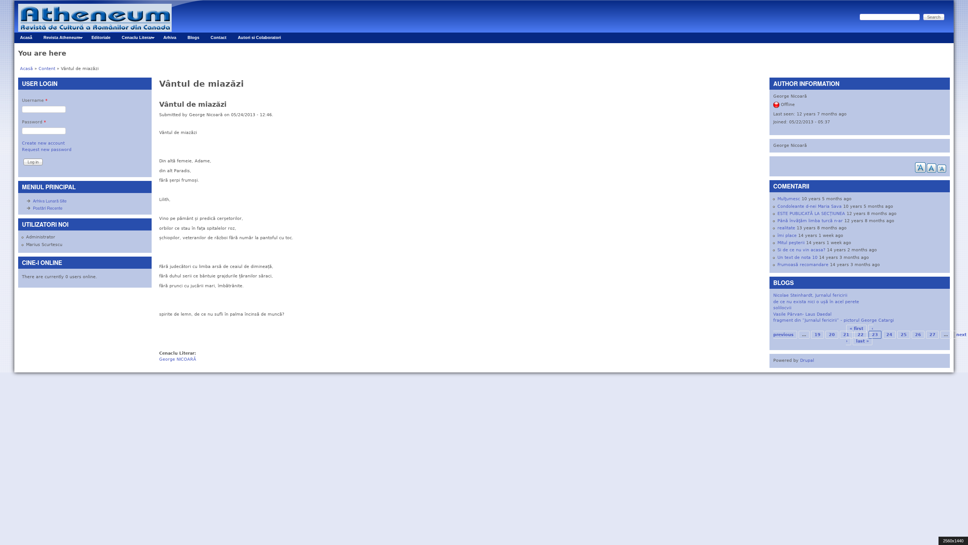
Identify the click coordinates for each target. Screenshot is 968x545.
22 (861, 334)
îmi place (787, 235)
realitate (786, 228)
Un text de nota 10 (797, 257)
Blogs (193, 37)
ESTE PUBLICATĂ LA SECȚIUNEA (811, 213)
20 (832, 334)
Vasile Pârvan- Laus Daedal (802, 314)
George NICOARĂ (177, 359)
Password (34, 122)
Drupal (807, 360)
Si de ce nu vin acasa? (801, 250)
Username (35, 100)
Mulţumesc (788, 198)
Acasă (26, 37)
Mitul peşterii (791, 242)
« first (856, 328)
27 (932, 334)
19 (817, 334)
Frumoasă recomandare (802, 264)
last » (862, 341)
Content (47, 68)
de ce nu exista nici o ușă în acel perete (816, 301)
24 (889, 334)
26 (918, 334)
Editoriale (101, 37)
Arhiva (169, 37)
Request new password (46, 149)
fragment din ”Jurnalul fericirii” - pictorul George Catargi (833, 320)
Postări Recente (47, 208)
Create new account (43, 143)
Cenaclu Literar (134, 39)
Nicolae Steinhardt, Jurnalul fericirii (810, 295)
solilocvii (782, 307)
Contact (218, 37)
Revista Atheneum (59, 39)
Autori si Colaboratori (259, 37)
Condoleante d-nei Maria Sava (809, 206)
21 (846, 334)
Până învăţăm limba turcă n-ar (810, 220)
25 (904, 334)
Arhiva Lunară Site (50, 201)
